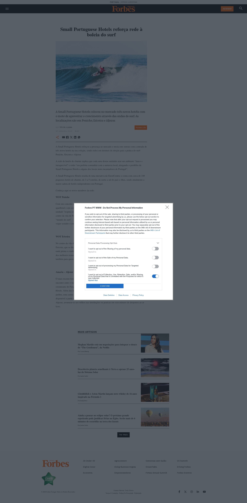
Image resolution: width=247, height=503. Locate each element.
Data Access (123, 295)
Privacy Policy (138, 295)
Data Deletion (108, 295)
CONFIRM (105, 286)
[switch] (155, 248)
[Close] (168, 208)
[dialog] (123, 251)
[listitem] (123, 243)
